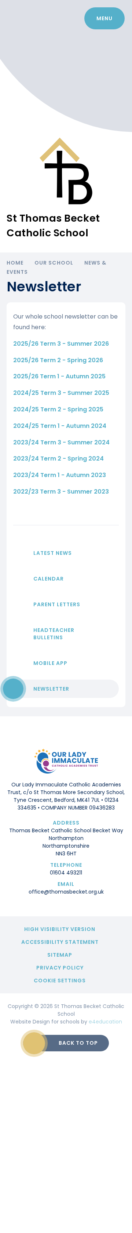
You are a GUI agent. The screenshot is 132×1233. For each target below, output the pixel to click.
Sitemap (59, 955)
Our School (53, 262)
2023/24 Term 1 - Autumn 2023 (59, 475)
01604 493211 (66, 872)
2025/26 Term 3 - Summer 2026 (61, 343)
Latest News (52, 553)
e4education (105, 1021)
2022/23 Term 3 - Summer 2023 (61, 491)
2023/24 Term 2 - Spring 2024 (58, 458)
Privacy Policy (60, 967)
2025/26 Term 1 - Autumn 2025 (59, 376)
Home (15, 262)
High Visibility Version (59, 929)
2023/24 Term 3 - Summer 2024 (61, 442)
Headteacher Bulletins (53, 633)
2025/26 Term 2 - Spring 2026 (58, 360)
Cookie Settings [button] (60, 980)
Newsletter (51, 688)
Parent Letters (56, 604)
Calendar (48, 578)
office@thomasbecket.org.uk (66, 891)
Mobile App (50, 663)
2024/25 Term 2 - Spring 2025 (58, 409)
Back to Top (78, 1043)
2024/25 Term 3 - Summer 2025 (61, 393)
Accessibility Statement (60, 942)
